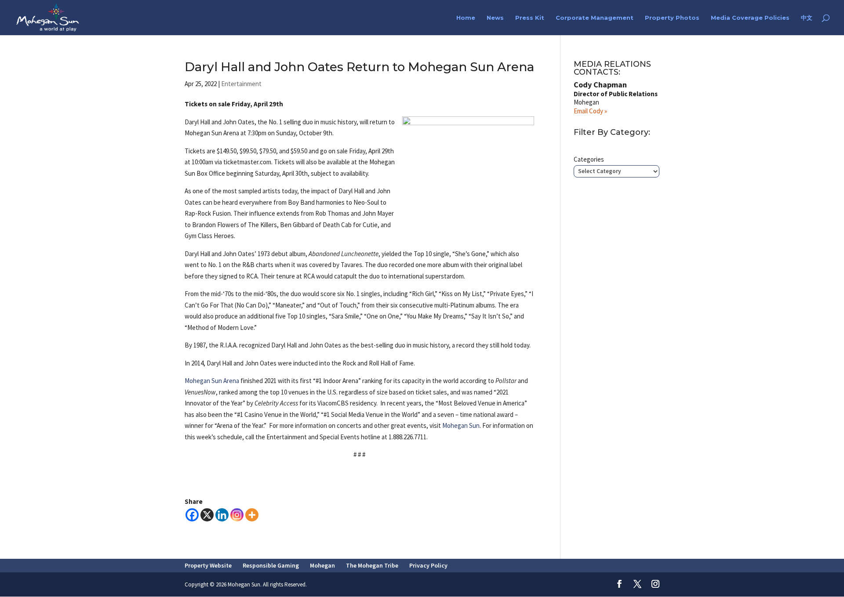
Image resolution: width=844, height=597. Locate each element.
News (495, 17)
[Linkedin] (222, 514)
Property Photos (672, 17)
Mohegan (322, 565)
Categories (589, 159)
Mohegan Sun (461, 425)
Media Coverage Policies (750, 17)
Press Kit (529, 17)
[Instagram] (237, 514)
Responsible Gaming (271, 565)
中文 (806, 17)
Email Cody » (590, 111)
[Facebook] (192, 514)
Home (465, 17)
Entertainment (241, 84)
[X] (207, 514)
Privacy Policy (428, 565)
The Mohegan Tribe (372, 565)
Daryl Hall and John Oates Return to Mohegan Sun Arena (359, 66)
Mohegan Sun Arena (212, 380)
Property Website (208, 565)
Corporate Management (594, 17)
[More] (251, 514)
